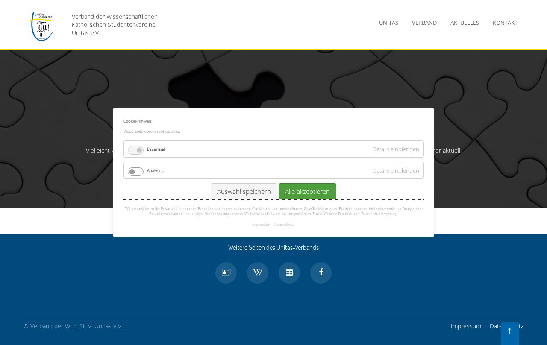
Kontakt (505, 22)
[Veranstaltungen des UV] (289, 273)
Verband (424, 22)
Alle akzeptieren (307, 191)
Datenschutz (284, 224)
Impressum (466, 326)
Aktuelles (464, 22)
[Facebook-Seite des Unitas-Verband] (321, 273)
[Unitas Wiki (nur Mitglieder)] (258, 273)
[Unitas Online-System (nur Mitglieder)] (226, 273)
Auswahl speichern (244, 191)
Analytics (155, 170)
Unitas (388, 22)
